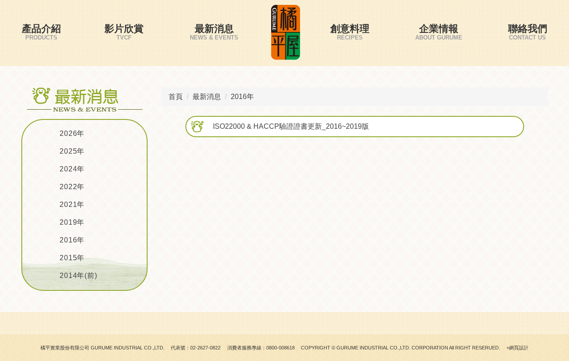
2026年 (72, 133)
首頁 (175, 96)
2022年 (72, 186)
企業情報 (438, 28)
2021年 (72, 204)
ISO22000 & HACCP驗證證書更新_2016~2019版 (291, 126)
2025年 (72, 151)
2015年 (72, 258)
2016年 (72, 240)
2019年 (72, 222)
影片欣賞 (124, 28)
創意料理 (349, 28)
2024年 (72, 169)
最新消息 (214, 28)
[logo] (285, 33)
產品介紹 (41, 28)
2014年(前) (78, 275)
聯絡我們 (527, 28)
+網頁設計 (517, 347)
